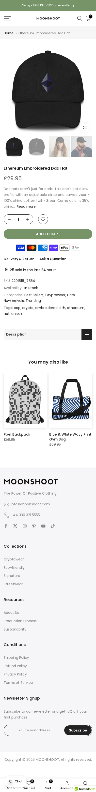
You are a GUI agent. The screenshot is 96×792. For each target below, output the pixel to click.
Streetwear (13, 584)
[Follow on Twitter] (15, 526)
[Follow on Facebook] (6, 526)
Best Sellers (34, 295)
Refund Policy (15, 665)
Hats (71, 295)
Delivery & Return (19, 258)
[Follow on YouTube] (43, 526)
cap (17, 307)
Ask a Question (52, 258)
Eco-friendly (14, 567)
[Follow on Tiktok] (52, 526)
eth (62, 307)
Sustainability (15, 629)
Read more (26, 206)
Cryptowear (55, 295)
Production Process (20, 620)
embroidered (46, 307)
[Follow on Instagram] (24, 526)
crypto (27, 307)
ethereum (75, 307)
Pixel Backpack (17, 434)
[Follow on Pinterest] (34, 526)
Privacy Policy (15, 674)
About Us (11, 612)
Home (9, 33)
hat (7, 313)
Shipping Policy (16, 657)
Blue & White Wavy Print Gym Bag (70, 436)
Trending (33, 300)
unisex (16, 313)
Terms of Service (18, 682)
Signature (12, 575)
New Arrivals (14, 300)
